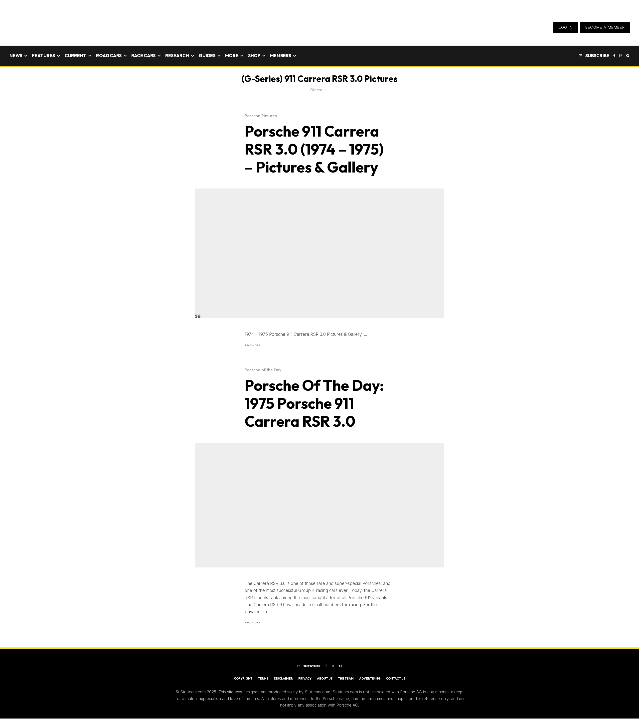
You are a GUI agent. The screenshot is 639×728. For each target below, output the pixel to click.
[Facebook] (614, 56)
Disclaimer (283, 678)
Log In (566, 27)
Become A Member (605, 27)
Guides (207, 55)
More (231, 55)
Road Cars (109, 55)
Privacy (305, 678)
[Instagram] (620, 56)
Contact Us (395, 678)
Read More (252, 345)
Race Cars (143, 55)
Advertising (369, 678)
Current (75, 55)
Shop (254, 55)
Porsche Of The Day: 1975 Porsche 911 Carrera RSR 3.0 (314, 403)
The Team (346, 678)
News (15, 55)
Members (280, 55)
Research (177, 55)
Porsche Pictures (261, 115)
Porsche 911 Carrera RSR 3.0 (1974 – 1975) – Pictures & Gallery (314, 149)
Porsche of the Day (263, 369)
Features (43, 55)
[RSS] (333, 666)
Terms (263, 678)
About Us (324, 678)
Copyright (243, 678)
